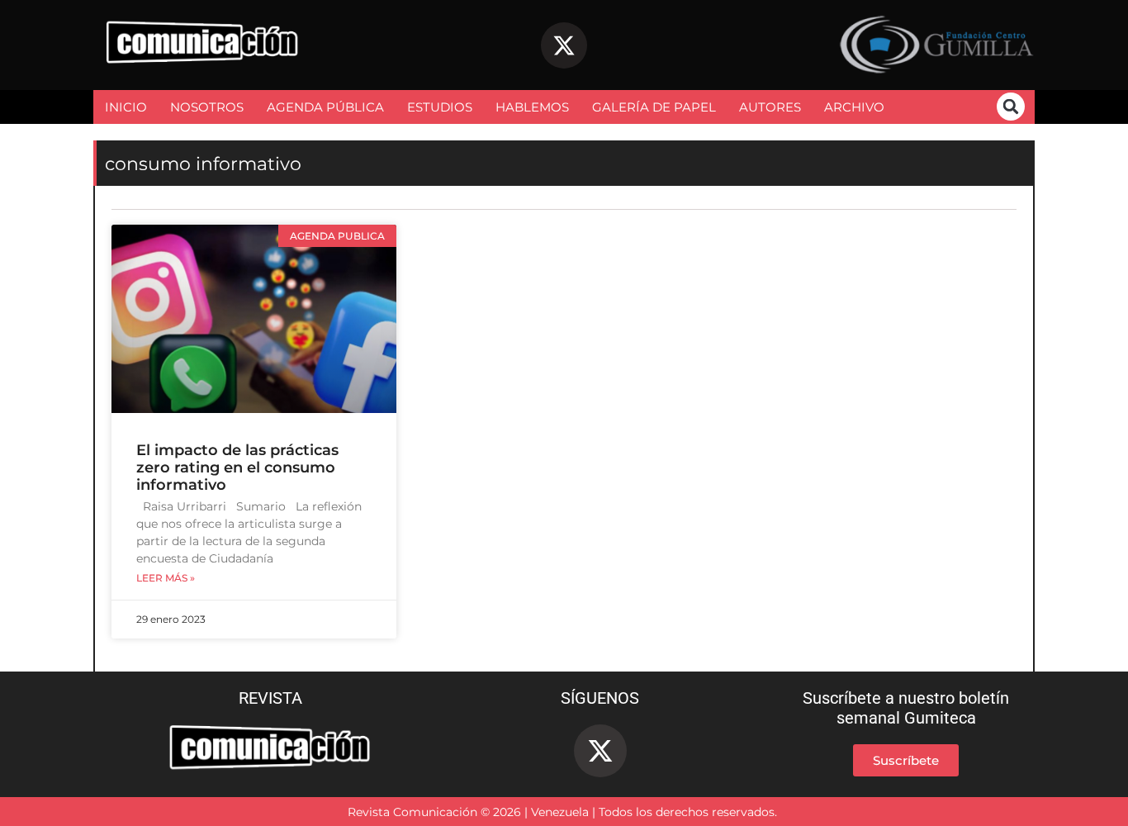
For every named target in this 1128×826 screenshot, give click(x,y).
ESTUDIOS (439, 107)
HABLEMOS (532, 107)
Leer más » (165, 578)
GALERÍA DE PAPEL (654, 107)
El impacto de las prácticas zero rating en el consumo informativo (237, 467)
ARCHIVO (854, 107)
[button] (1011, 107)
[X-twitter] (564, 45)
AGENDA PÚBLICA (325, 107)
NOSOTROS (207, 107)
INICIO (126, 107)
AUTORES (770, 107)
